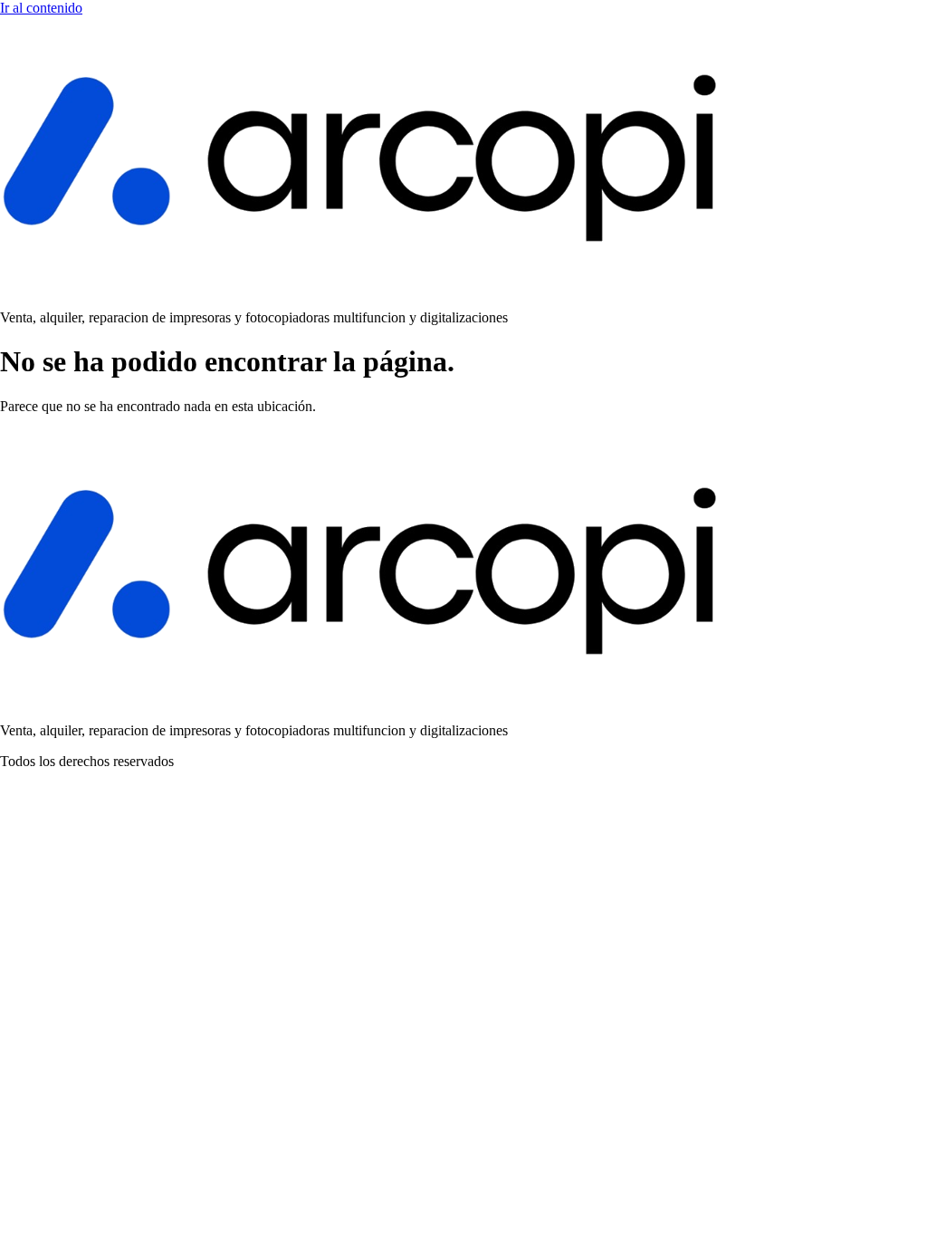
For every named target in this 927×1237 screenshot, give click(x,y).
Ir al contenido (41, 7)
